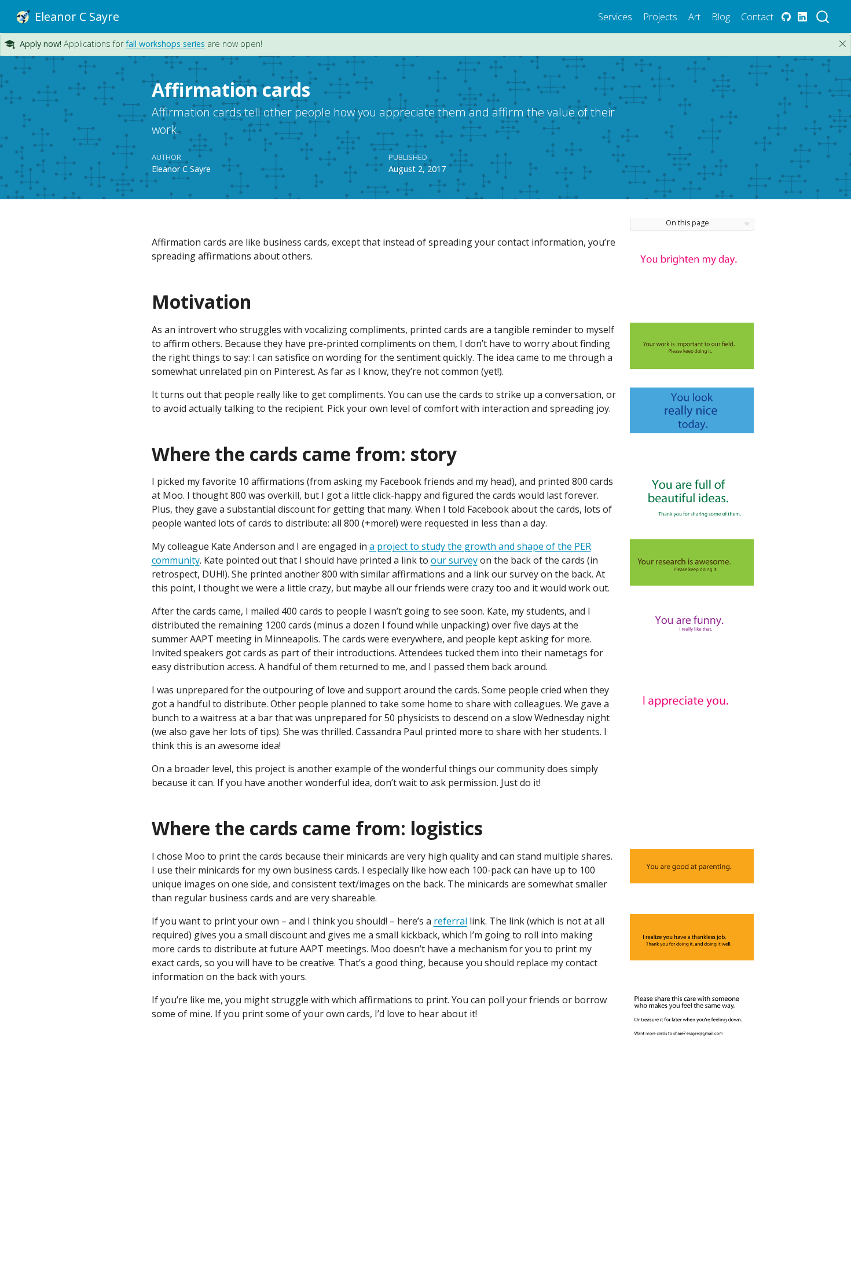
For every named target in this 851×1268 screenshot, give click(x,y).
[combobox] (823, 16)
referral (450, 921)
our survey (454, 560)
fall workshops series (165, 43)
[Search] (823, 16)
